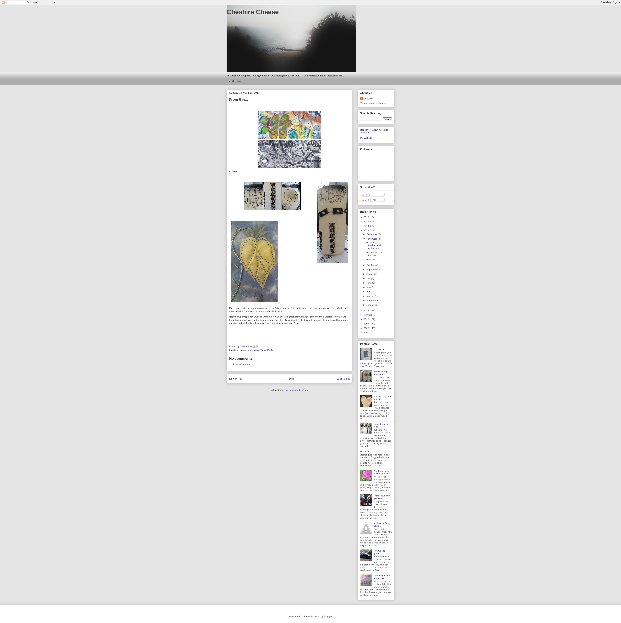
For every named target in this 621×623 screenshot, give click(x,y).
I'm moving (365, 451)
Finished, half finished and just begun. (373, 245)
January (370, 305)
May (368, 287)
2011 (366, 315)
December (372, 234)
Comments (370, 199)
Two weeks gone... (379, 552)
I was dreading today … (381, 425)
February (371, 300)
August (370, 274)
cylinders (241, 350)
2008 (367, 328)
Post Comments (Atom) (297, 390)
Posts (367, 194)
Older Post (343, 378)
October (370, 265)
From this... (371, 259)
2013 (367, 230)
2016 (367, 217)
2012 (367, 310)
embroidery (253, 350)
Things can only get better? (382, 497)
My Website (366, 138)
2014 (367, 226)
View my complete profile (373, 103)
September (372, 269)
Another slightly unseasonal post (382, 472)
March (370, 296)
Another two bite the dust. (374, 253)
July (368, 278)
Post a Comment (241, 364)
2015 (367, 221)
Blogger (328, 616)
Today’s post (380, 349)
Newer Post (236, 378)
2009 (367, 323)
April (369, 291)
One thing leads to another (382, 577)
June (369, 283)
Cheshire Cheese (253, 12)
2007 (367, 332)
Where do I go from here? (381, 373)
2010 (367, 319)
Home (290, 378)
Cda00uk (368, 98)
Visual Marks (266, 350)
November (372, 238)
